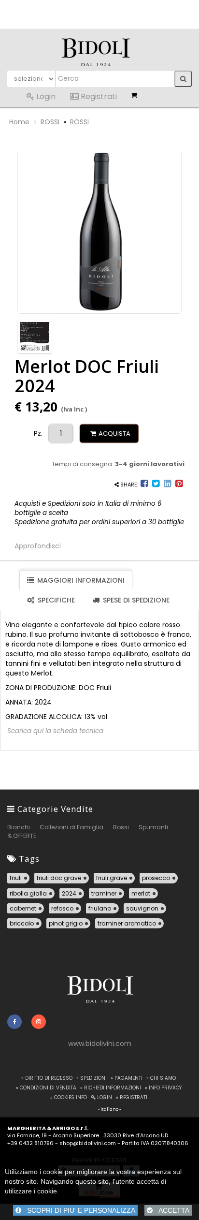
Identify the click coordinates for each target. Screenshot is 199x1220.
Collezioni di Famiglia (71, 827)
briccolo (22, 923)
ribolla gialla (28, 893)
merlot (140, 893)
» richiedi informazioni (110, 1087)
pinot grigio (66, 923)
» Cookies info (68, 1097)
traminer (103, 893)
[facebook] (14, 1021)
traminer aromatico (127, 923)
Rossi (121, 827)
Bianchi (18, 827)
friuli (16, 878)
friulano (99, 908)
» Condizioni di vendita (46, 1087)
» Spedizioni (91, 1078)
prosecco (156, 878)
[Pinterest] (179, 484)
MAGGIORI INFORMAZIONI (80, 580)
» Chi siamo (161, 1078)
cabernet (23, 908)
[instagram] (38, 1021)
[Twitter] (155, 484)
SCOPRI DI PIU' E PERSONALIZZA (78, 1210)
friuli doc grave (59, 878)
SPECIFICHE (55, 600)
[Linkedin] (167, 484)
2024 (69, 893)
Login (45, 96)
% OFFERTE (21, 836)
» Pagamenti (126, 1078)
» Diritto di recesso (46, 1078)
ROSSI (50, 122)
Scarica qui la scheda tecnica (54, 730)
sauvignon (142, 908)
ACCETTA (171, 1210)
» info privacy (163, 1087)
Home (19, 122)
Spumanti (153, 827)
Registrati (98, 96)
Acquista (114, 433)
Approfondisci (37, 546)
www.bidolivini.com (99, 1043)
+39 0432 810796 (30, 1143)
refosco (62, 908)
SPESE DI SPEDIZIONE (135, 600)
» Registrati (131, 1097)
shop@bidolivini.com (87, 1143)
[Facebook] (145, 484)
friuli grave (111, 878)
